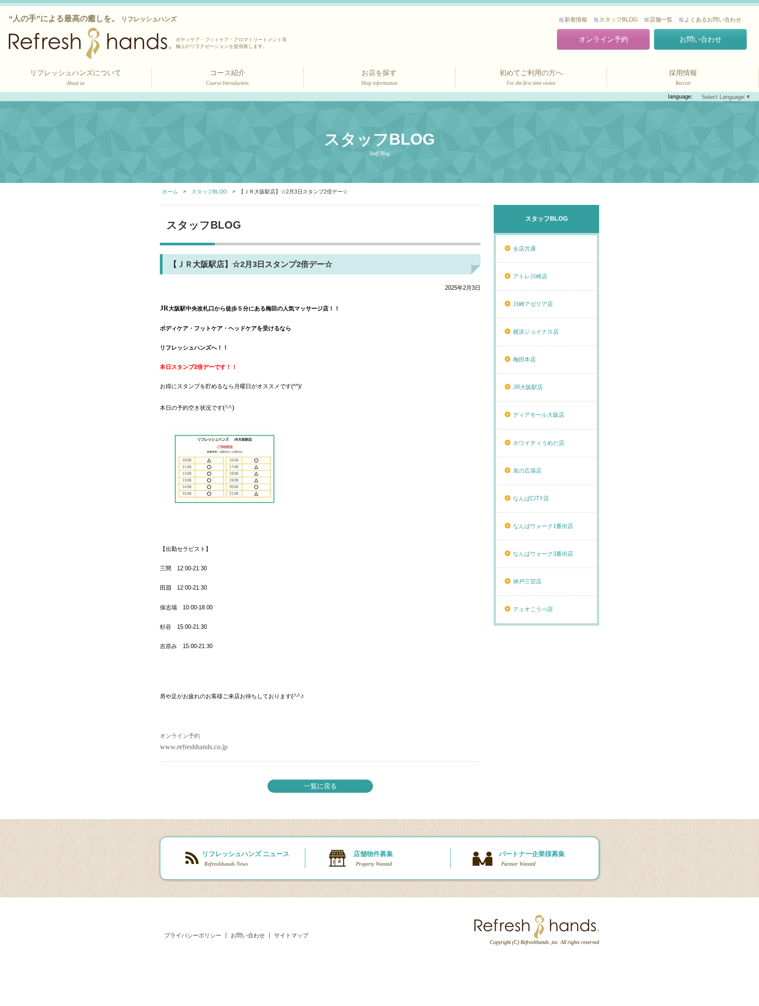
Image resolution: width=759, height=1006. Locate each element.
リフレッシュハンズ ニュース (245, 858)
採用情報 (683, 77)
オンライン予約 (603, 39)
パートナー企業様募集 (532, 858)
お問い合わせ (700, 39)
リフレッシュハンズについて (75, 77)
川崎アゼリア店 (533, 304)
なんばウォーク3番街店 (543, 553)
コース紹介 (227, 77)
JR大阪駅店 (528, 387)
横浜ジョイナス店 (536, 331)
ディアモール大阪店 (538, 415)
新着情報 (575, 19)
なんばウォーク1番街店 (543, 526)
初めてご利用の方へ (531, 77)
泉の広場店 (527, 470)
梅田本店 (524, 359)
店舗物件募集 (373, 858)
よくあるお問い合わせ (712, 19)
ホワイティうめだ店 (538, 443)
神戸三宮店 (527, 581)
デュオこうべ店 (533, 609)
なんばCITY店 (531, 498)
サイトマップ (291, 935)
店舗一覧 (661, 19)
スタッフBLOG (618, 19)
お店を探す (379, 77)
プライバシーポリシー (192, 935)
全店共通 (524, 248)
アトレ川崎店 (530, 276)
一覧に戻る (320, 786)
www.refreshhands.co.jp (194, 747)
